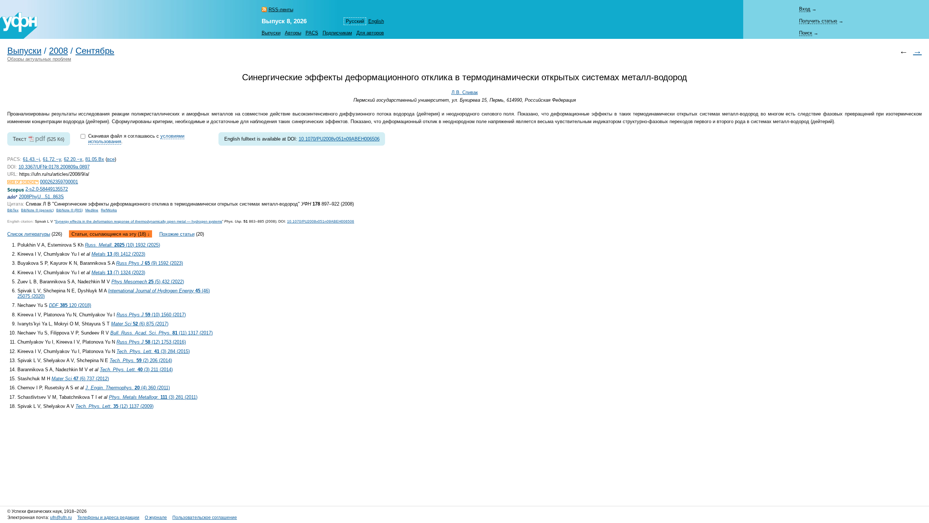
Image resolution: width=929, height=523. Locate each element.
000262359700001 (59, 182)
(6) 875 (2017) (139, 324)
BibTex (13, 210)
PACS (312, 33)
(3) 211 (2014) (136, 369)
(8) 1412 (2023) (118, 254)
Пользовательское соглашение (204, 517)
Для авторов (370, 33)
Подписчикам (337, 33)
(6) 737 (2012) (80, 378)
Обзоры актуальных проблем (39, 59)
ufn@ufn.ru (61, 517)
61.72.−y (52, 159)
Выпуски (271, 33)
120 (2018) (70, 305)
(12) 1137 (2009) (114, 406)
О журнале (156, 517)
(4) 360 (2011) (127, 387)
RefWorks (109, 210)
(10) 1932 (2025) (122, 245)
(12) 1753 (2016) (151, 342)
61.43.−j (31, 159)
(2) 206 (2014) (141, 360)
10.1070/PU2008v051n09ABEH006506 (339, 139)
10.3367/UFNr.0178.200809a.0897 (54, 167)
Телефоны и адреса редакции (108, 517)
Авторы (293, 33)
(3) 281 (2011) (153, 397)
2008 (58, 51)
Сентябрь (94, 51)
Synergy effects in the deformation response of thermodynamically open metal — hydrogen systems (138, 221)
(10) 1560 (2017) (151, 314)
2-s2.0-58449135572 (46, 189)
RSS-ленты (281, 9)
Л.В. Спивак (464, 92)
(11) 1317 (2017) (161, 333)
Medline (91, 210)
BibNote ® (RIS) (69, 210)
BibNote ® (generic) (37, 210)
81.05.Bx (94, 159)
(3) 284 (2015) (153, 351)
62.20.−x (73, 159)
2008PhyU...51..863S (41, 196)
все (111, 159)
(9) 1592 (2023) (149, 263)
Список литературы (28, 234)
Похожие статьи (177, 234)
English (376, 21)
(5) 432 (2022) (147, 281)
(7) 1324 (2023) (118, 272)
